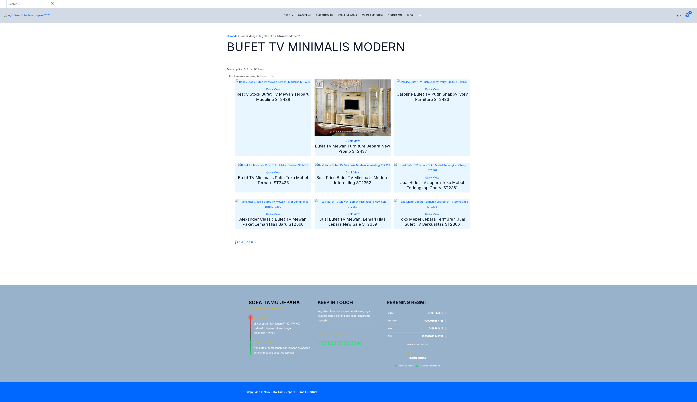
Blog (410, 15)
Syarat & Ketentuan (372, 15)
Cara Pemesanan (324, 15)
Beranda (232, 36)
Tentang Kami (395, 15)
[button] (291, 15)
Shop (287, 15)
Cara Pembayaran (347, 15)
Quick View (273, 89)
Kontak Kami (304, 15)
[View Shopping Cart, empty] (687, 15)
